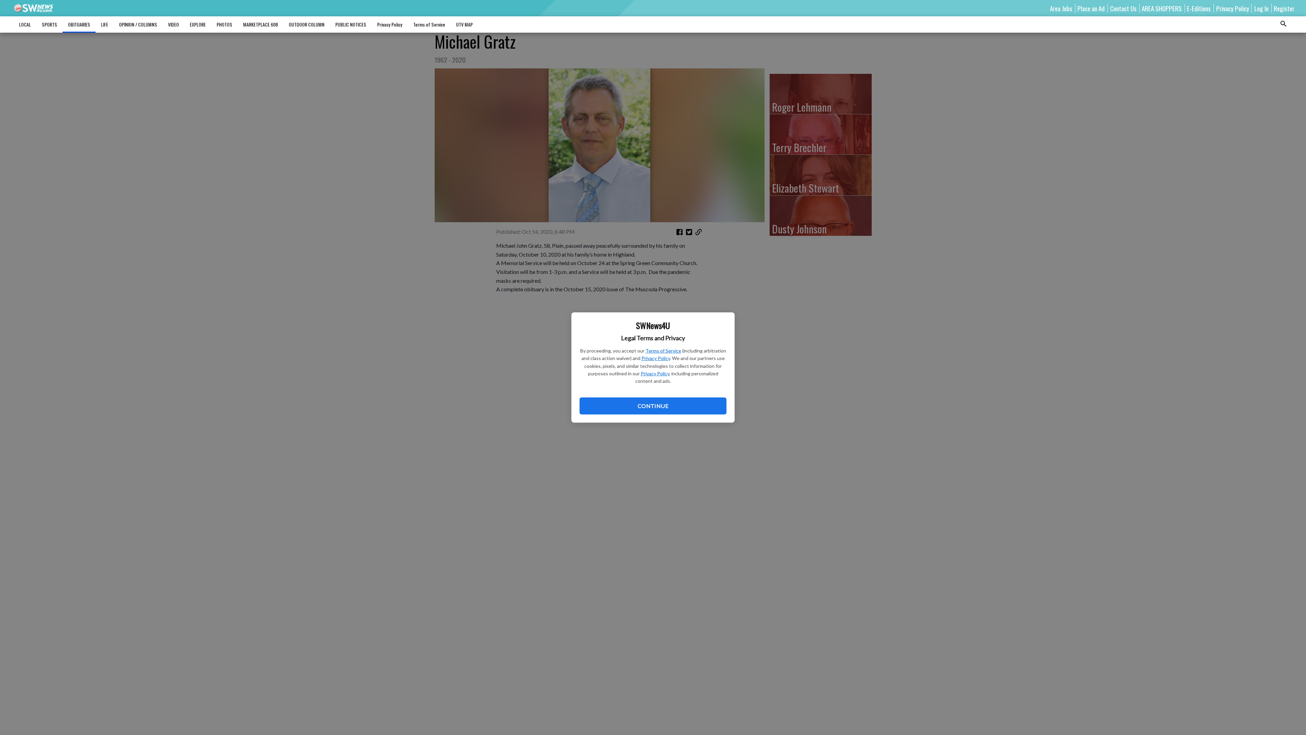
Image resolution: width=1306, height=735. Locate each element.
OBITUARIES (79, 24)
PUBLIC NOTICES (350, 24)
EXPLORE (198, 24)
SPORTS (49, 24)
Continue (653, 406)
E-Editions (1199, 8)
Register (1284, 8)
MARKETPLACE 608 (260, 24)
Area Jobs (1061, 8)
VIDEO (173, 24)
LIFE (104, 24)
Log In (1261, 8)
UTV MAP (464, 24)
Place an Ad (1091, 8)
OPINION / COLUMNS (138, 24)
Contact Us (1123, 8)
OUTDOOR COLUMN (306, 24)
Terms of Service (663, 351)
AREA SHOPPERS (1162, 8)
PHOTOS (224, 24)
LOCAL (25, 24)
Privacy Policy (655, 358)
